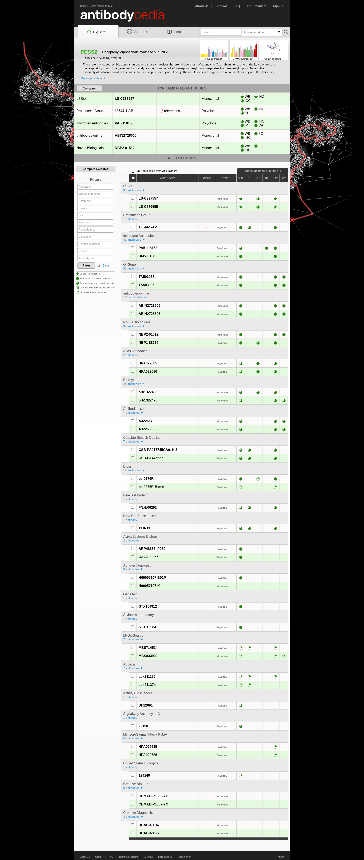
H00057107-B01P (152, 577)
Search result (96, 6)
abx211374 (147, 685)
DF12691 (146, 705)
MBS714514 (148, 647)
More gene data (91, 78)
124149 (144, 775)
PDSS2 (108, 6)
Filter (86, 265)
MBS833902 (148, 656)
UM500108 (147, 256)
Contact (221, 6)
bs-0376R (146, 478)
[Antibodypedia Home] (126, 18)
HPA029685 (148, 363)
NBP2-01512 (125, 148)
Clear (106, 265)
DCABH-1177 (149, 833)
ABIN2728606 (149, 314)
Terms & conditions (128, 857)
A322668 (146, 429)
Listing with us (165, 857)
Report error (184, 857)
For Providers (256, 6)
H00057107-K (149, 586)
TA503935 (146, 277)
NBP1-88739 (148, 342)
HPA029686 (148, 371)
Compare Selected (96, 169)
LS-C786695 (148, 206)
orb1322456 (148, 392)
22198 (143, 726)
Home (83, 6)
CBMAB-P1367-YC (153, 804)
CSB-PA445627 (151, 458)
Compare (89, 88)
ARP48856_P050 (152, 549)
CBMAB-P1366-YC (153, 796)
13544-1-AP (124, 111)
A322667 (146, 421)
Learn (178, 32)
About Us (202, 6)
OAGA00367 (148, 557)
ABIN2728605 (125, 135)
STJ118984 (147, 627)
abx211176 (147, 676)
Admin (281, 857)
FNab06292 (148, 507)
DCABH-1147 (149, 825)
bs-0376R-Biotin (151, 487)
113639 (144, 528)
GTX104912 (148, 606)
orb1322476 (148, 400)
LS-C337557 (124, 98)
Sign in (278, 6)
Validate (140, 32)
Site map (148, 857)
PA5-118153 (124, 123)
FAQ (237, 6)
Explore (99, 32)
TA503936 (146, 285)
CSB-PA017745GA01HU (158, 450)
